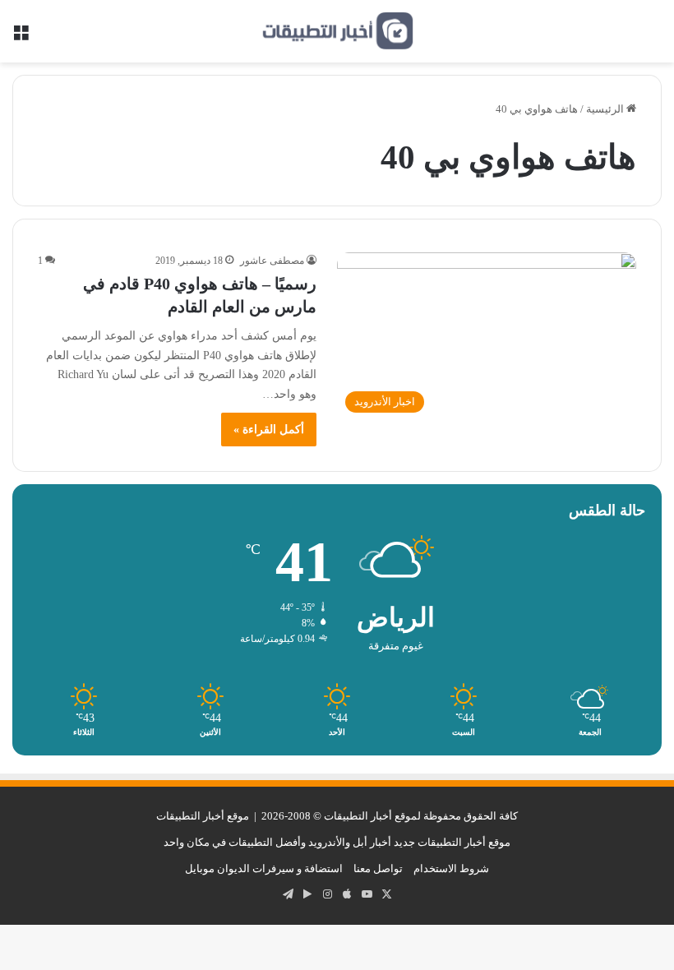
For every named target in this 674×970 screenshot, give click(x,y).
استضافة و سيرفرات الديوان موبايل (264, 868)
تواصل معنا (378, 868)
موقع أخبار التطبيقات (202, 816)
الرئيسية (606, 109)
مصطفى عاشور (272, 260)
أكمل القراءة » (268, 429)
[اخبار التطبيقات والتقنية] (337, 31)
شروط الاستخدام (451, 868)
